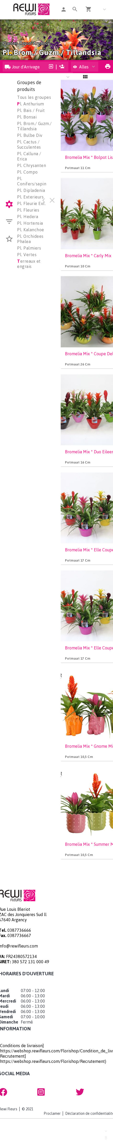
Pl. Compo (27, 172)
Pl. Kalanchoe (30, 229)
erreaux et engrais (29, 264)
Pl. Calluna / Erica (29, 156)
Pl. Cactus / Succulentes (29, 144)
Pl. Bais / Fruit (31, 110)
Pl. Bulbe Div (30, 135)
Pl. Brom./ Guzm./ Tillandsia (34, 126)
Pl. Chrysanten (31, 165)
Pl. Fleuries (28, 210)
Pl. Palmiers (29, 248)
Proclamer (52, 1113)
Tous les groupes (34, 97)
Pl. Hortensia (30, 223)
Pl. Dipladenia (31, 190)
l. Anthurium (30, 103)
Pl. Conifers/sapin (31, 181)
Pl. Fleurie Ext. (31, 203)
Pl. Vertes (27, 254)
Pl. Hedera (27, 216)
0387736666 (19, 930)
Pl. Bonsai (27, 117)
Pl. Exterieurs (30, 197)
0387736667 (19, 935)
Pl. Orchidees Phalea (30, 239)
